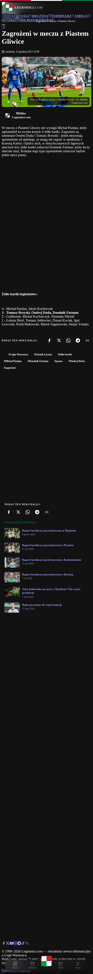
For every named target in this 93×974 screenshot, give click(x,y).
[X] (59, 340)
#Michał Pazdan (13, 361)
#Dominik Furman (38, 361)
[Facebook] (49, 340)
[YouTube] (11, 944)
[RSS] (27, 944)
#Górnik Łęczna (43, 354)
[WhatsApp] (68, 340)
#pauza (59, 361)
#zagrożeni (10, 367)
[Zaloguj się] (4, 28)
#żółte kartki (65, 354)
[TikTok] (23, 944)
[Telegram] (78, 340)
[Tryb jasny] (3, 24)
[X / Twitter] (8, 944)
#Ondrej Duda (77, 361)
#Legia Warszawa (18, 354)
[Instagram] (15, 944)
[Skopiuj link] (87, 340)
